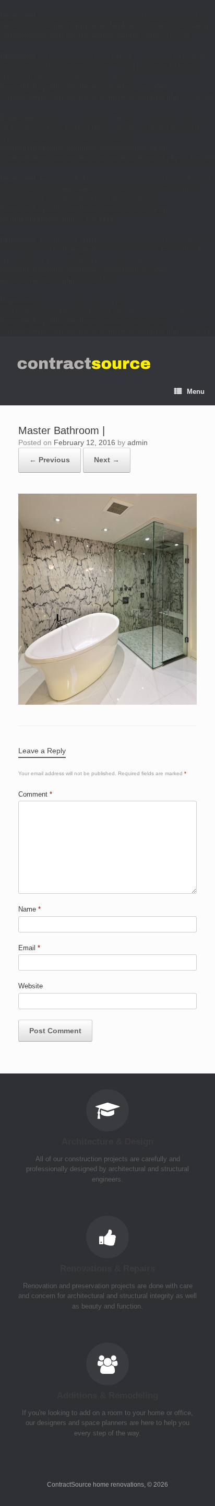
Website (30, 986)
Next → (107, 460)
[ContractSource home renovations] (83, 364)
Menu (196, 391)
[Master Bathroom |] (107, 702)
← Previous (49, 460)
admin (137, 442)
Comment (35, 794)
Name (29, 909)
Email (29, 948)
